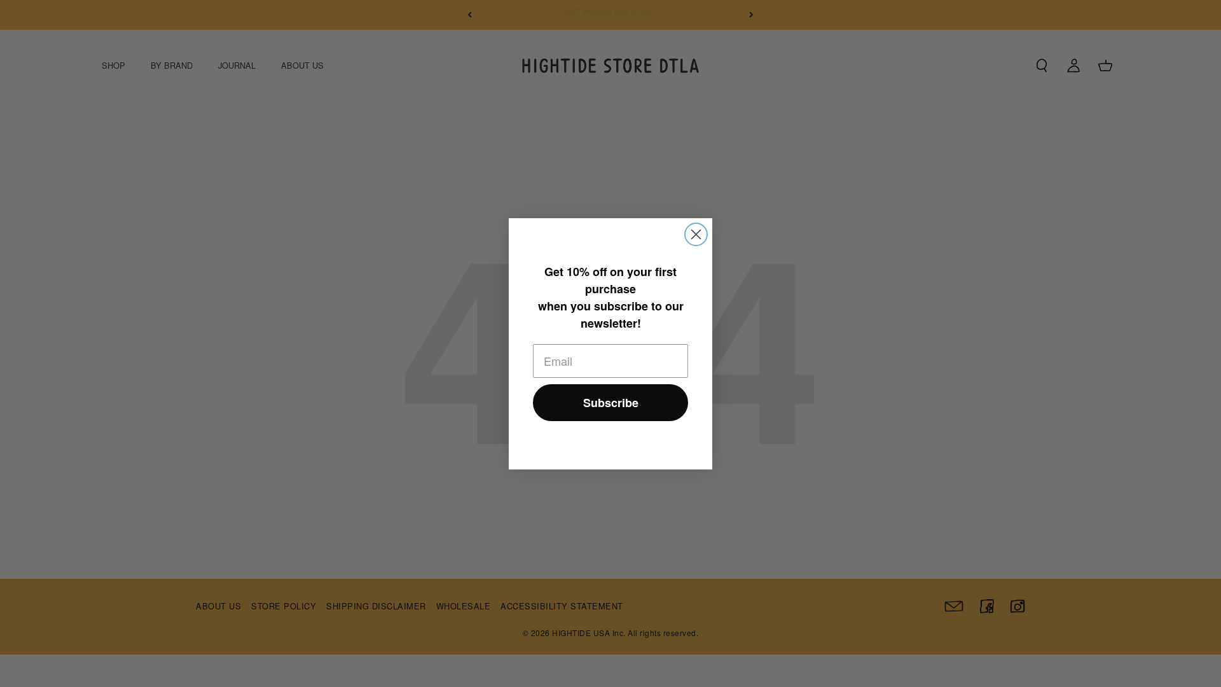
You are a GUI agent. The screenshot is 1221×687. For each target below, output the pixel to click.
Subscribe (610, 402)
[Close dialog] (696, 234)
